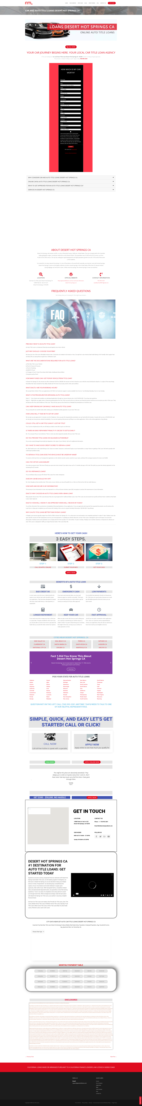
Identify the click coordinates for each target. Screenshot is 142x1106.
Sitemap (90, 1102)
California (32, 688)
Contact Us (103, 3)
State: (61, 111)
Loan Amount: (63, 99)
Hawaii (48, 680)
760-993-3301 (101, 280)
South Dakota (100, 680)
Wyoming (99, 699)
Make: (61, 83)
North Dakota (83, 686)
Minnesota (66, 684)
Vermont (99, 688)
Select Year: (62, 79)
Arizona (31, 684)
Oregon (82, 692)
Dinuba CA (60, 648)
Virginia (99, 690)
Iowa (47, 688)
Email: (61, 123)
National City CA (39, 648)
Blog (86, 3)
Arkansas (32, 686)
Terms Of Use (78, 1102)
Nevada (65, 694)
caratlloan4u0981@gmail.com (101, 282)
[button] (112, 3)
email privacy (74, 149)
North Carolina (83, 684)
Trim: (61, 91)
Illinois (48, 684)
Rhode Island (83, 696)
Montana (65, 690)
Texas (98, 684)
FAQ (98, 3)
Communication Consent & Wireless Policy (102, 1102)
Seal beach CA (60, 641)
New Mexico (83, 680)
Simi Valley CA (39, 641)
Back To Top (140, 1100)
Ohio (81, 688)
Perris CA (81, 641)
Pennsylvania (83, 694)
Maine (47, 696)
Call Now (50, 744)
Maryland (48, 699)
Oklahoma (82, 690)
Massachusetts (67, 680)
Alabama (32, 680)
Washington (100, 692)
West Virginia (100, 694)
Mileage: (62, 95)
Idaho (47, 682)
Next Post (113, 1056)
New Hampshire (67, 696)
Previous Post (29, 1056)
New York (82, 682)
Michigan (65, 682)
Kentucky (48, 692)
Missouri (65, 688)
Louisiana (48, 694)
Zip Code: (62, 103)
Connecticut (33, 692)
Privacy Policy (85, 1102)
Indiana (48, 686)
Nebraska (65, 692)
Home (66, 3)
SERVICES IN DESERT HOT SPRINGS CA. (41, 190)
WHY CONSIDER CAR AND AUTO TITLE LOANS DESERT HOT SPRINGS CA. (53, 178)
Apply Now (80, 3)
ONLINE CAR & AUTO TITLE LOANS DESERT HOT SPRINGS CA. (49, 182)
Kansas (48, 690)
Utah (98, 686)
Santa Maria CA (60, 644)
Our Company (73, 3)
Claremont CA (39, 644)
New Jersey (66, 699)
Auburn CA (102, 644)
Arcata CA (103, 648)
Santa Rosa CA (81, 644)
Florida (31, 696)
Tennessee (99, 682)
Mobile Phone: (63, 127)
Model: (61, 87)
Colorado (32, 690)
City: (61, 107)
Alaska (31, 682)
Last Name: (62, 119)
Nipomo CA (102, 641)
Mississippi (66, 686)
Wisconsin (99, 696)
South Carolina (83, 699)
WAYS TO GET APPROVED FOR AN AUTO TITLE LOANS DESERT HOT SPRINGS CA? (55, 186)
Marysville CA (81, 648)
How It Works (92, 3)
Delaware (32, 694)
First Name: (62, 115)
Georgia (31, 699)
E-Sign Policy (114, 1102)
